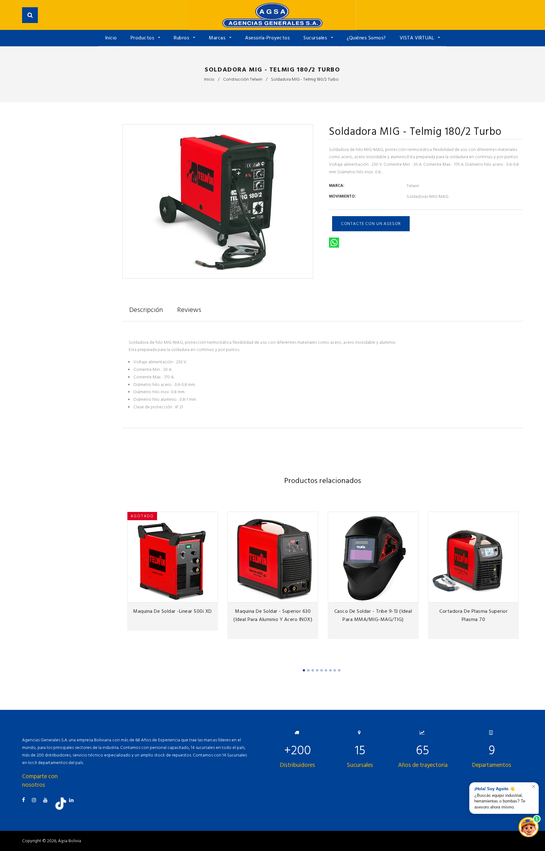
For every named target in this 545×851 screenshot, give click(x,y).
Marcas (218, 38)
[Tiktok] (63, 808)
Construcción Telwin (242, 79)
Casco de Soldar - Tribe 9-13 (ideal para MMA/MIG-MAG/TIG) (373, 615)
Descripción (146, 309)
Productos (143, 38)
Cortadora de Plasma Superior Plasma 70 (473, 615)
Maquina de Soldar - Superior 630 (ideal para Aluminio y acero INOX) (272, 615)
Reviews (189, 309)
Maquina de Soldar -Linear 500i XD (172, 611)
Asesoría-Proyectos (267, 38)
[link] (199, 595)
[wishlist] (187, 595)
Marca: (336, 185)
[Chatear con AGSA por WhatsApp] (529, 827)
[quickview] (211, 595)
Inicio (111, 38)
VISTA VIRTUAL (418, 38)
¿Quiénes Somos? (366, 38)
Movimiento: (342, 196)
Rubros (182, 38)
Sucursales (316, 38)
